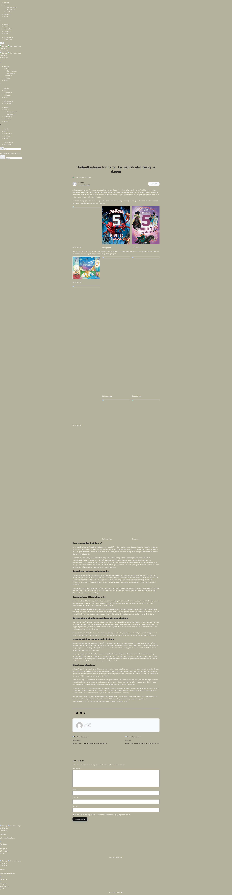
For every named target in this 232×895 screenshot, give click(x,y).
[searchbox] (12, 149)
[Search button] (2, 148)
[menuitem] (118, 2)
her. (80, 247)
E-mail (75, 798)
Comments (154, 184)
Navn (74, 789)
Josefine (81, 183)
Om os (2, 853)
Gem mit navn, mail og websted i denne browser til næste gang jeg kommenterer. (103, 815)
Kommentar (76, 768)
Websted (75, 806)
